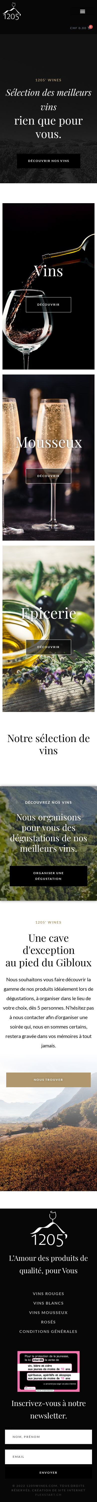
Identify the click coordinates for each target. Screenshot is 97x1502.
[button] (82, 11)
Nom (9, 1428)
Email (11, 1448)
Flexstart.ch (48, 1495)
